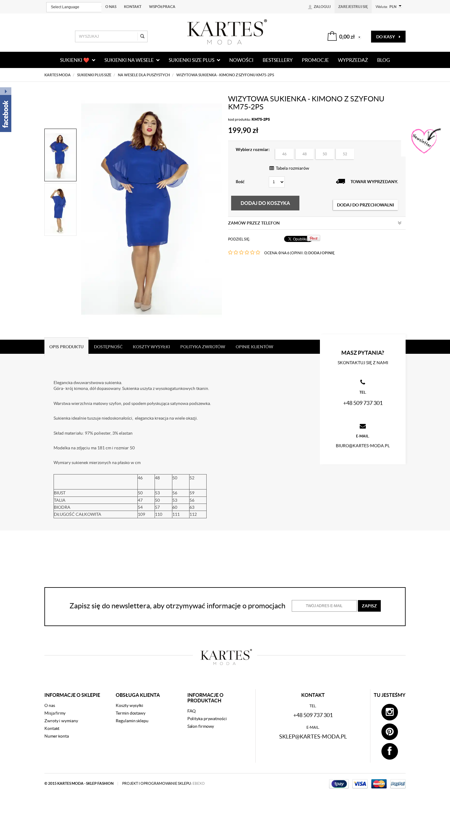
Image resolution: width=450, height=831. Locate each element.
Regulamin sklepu (132, 720)
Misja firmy (55, 713)
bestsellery (278, 60)
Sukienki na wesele (129, 60)
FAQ (191, 710)
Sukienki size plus (192, 60)
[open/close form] (425, 141)
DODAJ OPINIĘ (321, 253)
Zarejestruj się (353, 7)
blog (383, 60)
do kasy (386, 36)
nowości (241, 60)
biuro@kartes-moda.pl (363, 445)
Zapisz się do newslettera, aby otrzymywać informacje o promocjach (177, 606)
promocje (315, 60)
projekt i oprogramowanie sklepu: (163, 783)
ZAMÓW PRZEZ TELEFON (254, 223)
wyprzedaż (353, 60)
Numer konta (56, 736)
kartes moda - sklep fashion (85, 783)
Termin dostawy (130, 713)
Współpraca (162, 7)
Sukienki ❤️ (75, 60)
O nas (110, 7)
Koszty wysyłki (129, 705)
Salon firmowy (200, 726)
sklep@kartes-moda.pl (313, 736)
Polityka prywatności (207, 718)
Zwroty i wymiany (61, 720)
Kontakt (132, 7)
